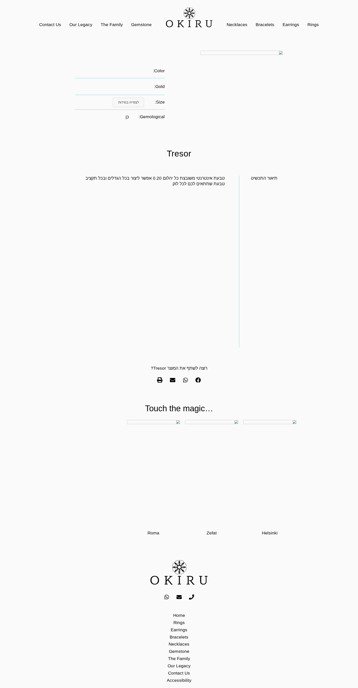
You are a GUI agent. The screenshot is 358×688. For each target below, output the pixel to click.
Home (179, 615)
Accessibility (179, 680)
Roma (153, 532)
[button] (198, 380)
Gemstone (141, 24)
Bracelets (265, 24)
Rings (313, 24)
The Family (112, 24)
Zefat (212, 532)
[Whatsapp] (166, 597)
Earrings (291, 24)
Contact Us (50, 24)
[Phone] (191, 597)
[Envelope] (179, 597)
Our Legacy (80, 24)
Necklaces (237, 24)
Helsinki (270, 532)
